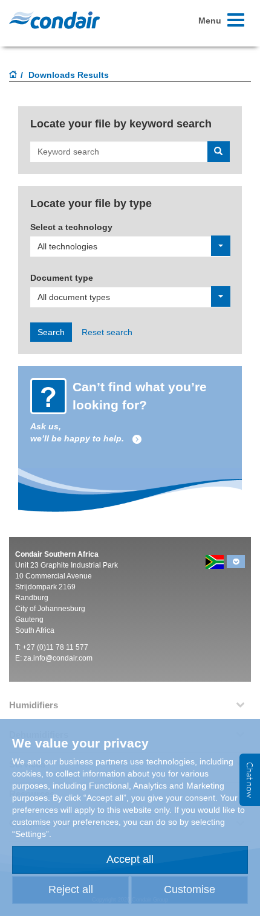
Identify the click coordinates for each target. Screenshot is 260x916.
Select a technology (71, 227)
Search (51, 332)
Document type (61, 278)
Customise (189, 889)
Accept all (130, 859)
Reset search (107, 332)
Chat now (249, 780)
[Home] (13, 75)
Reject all (70, 889)
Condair (54, 20)
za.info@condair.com (58, 658)
